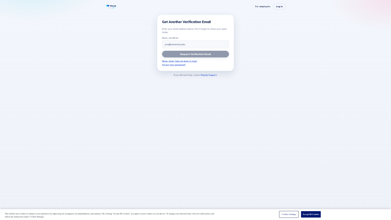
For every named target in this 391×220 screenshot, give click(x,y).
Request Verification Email (195, 54)
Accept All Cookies (311, 214)
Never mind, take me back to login (179, 61)
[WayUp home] (111, 6)
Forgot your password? (174, 65)
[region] (195, 214)
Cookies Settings (289, 214)
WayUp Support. (209, 75)
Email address (170, 38)
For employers (262, 6)
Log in (279, 6)
